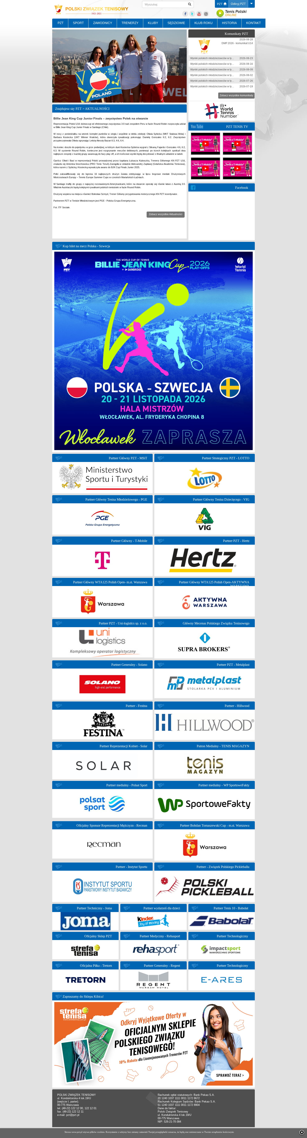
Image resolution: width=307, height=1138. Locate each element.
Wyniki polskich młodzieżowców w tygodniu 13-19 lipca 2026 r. (225, 86)
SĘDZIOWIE (176, 23)
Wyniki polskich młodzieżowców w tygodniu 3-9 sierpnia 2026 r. (226, 69)
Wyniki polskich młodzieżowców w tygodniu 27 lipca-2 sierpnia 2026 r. (230, 75)
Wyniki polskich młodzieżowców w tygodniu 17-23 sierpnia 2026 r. (227, 58)
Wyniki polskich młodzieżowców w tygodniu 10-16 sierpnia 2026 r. (227, 63)
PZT (220, 4)
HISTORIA (229, 23)
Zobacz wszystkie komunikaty (236, 95)
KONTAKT (253, 23)
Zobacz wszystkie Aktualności (165, 214)
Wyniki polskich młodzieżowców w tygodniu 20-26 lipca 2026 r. (225, 80)
